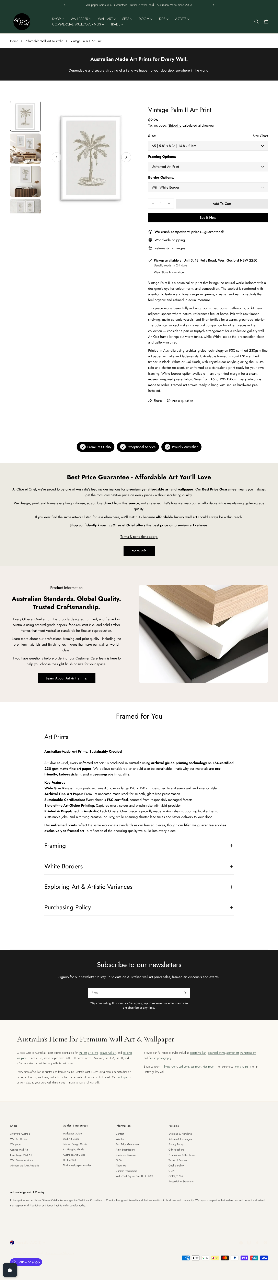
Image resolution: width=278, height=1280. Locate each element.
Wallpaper (15, 1144)
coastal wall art (198, 1053)
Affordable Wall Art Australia (44, 41)
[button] (65, 5)
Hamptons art (248, 1053)
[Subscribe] (185, 992)
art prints (93, 1053)
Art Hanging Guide (73, 1149)
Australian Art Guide (74, 1155)
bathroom (195, 1067)
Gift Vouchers (176, 1150)
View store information (169, 272)
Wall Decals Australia (21, 1160)
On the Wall (69, 1160)
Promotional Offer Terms (182, 1155)
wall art (83, 1053)
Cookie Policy (176, 1165)
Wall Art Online (18, 1139)
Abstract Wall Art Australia (24, 1165)
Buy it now (208, 217)
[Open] (10, 1270)
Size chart (260, 135)
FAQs (119, 1160)
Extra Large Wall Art (21, 1155)
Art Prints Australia (20, 1134)
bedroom (184, 1067)
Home (14, 41)
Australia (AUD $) (28, 1242)
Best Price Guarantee (127, 1144)
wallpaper (122, 1077)
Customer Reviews (126, 1155)
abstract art (233, 1053)
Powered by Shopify (59, 1253)
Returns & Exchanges (169, 248)
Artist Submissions (125, 1150)
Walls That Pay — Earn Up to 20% (134, 1176)
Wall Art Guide (71, 1139)
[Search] (256, 22)
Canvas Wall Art (19, 1150)
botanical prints (216, 1053)
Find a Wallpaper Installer (77, 1165)
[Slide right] (126, 157)
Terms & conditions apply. (139, 536)
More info (139, 550)
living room (170, 1067)
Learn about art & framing (66, 678)
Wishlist (120, 1139)
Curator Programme (126, 1171)
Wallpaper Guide (72, 1133)
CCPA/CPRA (176, 1176)
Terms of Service (178, 1160)
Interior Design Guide (75, 1144)
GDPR (172, 1171)
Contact (120, 1134)
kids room (208, 1067)
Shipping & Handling (180, 1134)
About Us (121, 1165)
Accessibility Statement (181, 1181)
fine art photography (160, 1058)
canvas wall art (108, 1053)
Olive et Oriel (33, 1253)
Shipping (175, 125)
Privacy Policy (176, 1144)
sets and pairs (243, 1067)
